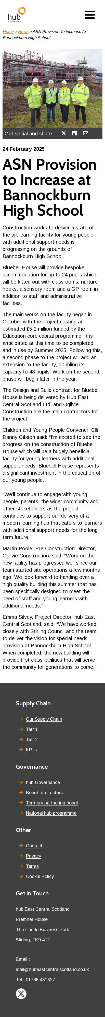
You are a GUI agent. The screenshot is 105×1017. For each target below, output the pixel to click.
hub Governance (43, 782)
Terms (32, 866)
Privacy (33, 856)
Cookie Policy (40, 876)
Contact (34, 845)
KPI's (31, 749)
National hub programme (51, 813)
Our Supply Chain (44, 719)
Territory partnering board (52, 802)
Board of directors (44, 792)
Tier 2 (32, 739)
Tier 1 (32, 729)
